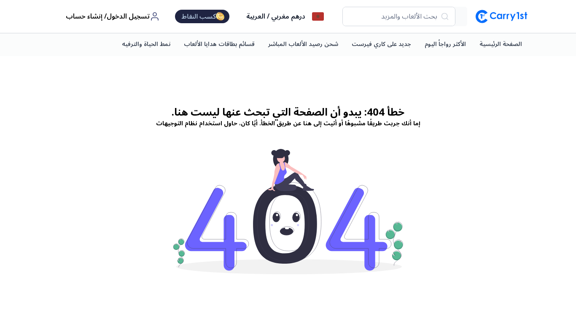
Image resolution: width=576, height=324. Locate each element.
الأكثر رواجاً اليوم (445, 44)
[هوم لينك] (498, 16)
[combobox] (399, 16)
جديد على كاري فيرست (381, 44)
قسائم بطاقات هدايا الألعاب (219, 44)
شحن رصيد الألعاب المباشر (303, 44)
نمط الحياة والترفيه (146, 44)
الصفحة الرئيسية (500, 44)
